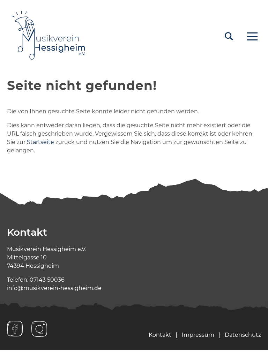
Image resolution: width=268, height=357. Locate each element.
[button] (252, 36)
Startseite (40, 142)
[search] (229, 36)
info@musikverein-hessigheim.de (54, 288)
